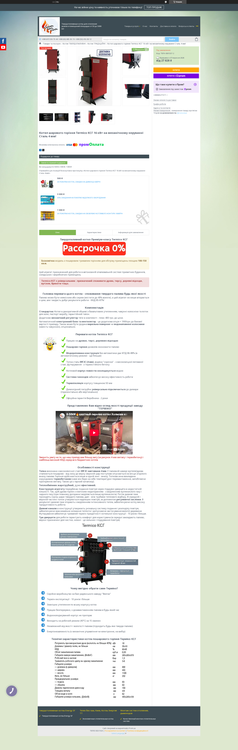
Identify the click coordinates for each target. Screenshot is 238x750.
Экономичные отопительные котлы (98, 718)
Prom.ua (132, 728)
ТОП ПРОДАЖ (154, 7)
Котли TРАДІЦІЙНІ (96, 43)
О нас (145, 26)
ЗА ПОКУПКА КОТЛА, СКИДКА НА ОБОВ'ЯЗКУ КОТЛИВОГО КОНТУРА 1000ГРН (90, 213)
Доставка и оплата (168, 26)
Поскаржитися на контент (115, 731)
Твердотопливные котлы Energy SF (57, 716)
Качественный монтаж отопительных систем (139, 719)
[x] (43, 150)
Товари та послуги (51, 43)
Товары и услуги (131, 26)
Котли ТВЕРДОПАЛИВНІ (74, 43)
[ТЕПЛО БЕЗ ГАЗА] (49, 26)
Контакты (154, 26)
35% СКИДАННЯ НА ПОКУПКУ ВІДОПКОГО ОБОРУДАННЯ (81, 198)
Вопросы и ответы (186, 26)
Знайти (172, 39)
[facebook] (40, 150)
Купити (176, 70)
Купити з (171, 76)
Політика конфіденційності (137, 731)
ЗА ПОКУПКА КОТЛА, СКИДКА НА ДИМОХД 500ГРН (78, 182)
